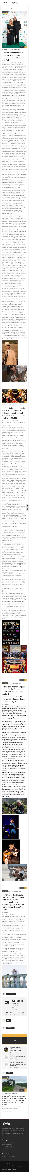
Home (3, 8)
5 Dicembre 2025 (7, 404)
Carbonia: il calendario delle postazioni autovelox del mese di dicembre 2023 (18, 1064)
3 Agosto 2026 (6, 49)
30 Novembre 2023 (15, 1067)
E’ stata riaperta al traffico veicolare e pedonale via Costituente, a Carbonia (16, 1049)
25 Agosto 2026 (7, 1093)
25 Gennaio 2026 (14, 1052)
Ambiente (6, 1077)
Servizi (14, 1040)
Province (14, 1043)
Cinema (5, 12)
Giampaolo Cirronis (16, 49)
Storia (14, 1038)
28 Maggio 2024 (14, 1059)
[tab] (14, 1035)
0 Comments (14, 1093)
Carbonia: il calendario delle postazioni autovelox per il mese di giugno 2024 (17, 1056)
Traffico (14, 1035)
